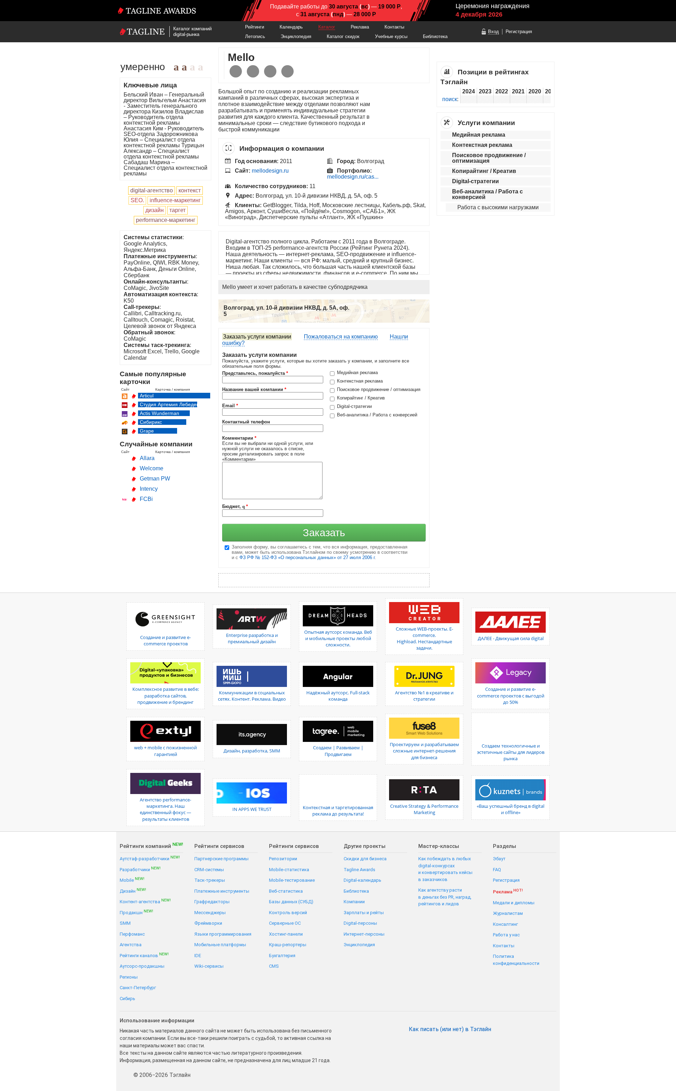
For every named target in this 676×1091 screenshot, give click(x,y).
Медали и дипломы (513, 902)
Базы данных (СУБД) (291, 901)
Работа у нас (506, 934)
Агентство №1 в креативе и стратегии (424, 695)
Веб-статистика (286, 891)
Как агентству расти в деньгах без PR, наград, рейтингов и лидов (444, 896)
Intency (149, 489)
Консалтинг (505, 924)
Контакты (394, 27)
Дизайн (133, 891)
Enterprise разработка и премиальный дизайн (252, 638)
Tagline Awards (359, 869)
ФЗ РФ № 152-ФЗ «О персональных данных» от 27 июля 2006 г (307, 557)
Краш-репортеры (287, 944)
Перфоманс (132, 934)
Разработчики (140, 869)
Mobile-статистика (289, 869)
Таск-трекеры (209, 880)
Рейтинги (254, 27)
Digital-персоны (360, 923)
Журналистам (508, 913)
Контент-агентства (145, 901)
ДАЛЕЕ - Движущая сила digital (511, 638)
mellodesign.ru (270, 171)
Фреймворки (208, 923)
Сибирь (127, 998)
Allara (147, 458)
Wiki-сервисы (209, 966)
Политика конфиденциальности (516, 960)
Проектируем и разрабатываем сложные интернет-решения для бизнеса (424, 750)
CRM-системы (209, 869)
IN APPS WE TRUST (251, 809)
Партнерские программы (221, 858)
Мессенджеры (210, 912)
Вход (493, 31)
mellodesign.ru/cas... (352, 177)
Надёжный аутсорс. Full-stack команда (338, 695)
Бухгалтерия (282, 955)
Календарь (291, 27)
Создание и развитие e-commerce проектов (165, 640)
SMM (125, 923)
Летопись (255, 36)
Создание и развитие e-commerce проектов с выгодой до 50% (510, 695)
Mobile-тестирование (292, 880)
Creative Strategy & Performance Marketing (424, 809)
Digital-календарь (362, 880)
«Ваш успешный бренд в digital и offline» (510, 809)
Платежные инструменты (221, 891)
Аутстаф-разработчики (150, 858)
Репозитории (283, 858)
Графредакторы (212, 901)
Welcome (151, 468)
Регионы (129, 977)
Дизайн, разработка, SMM (252, 751)
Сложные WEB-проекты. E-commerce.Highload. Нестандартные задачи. (424, 638)
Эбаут (499, 858)
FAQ (497, 869)
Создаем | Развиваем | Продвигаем (338, 750)
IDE (197, 955)
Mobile (132, 880)
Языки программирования (222, 934)
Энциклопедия (296, 36)
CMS (274, 966)
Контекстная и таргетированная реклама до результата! (338, 810)
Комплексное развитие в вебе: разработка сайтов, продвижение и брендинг (165, 695)
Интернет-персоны (364, 934)
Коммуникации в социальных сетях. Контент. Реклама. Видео (252, 695)
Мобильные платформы (220, 944)
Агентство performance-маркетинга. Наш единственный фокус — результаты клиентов (165, 809)
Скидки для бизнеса (365, 858)
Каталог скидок (343, 36)
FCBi (146, 499)
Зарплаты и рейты (364, 912)
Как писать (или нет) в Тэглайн (450, 1029)
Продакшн (136, 912)
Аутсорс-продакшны (142, 966)
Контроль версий (288, 912)
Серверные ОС (285, 923)
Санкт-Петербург (138, 987)
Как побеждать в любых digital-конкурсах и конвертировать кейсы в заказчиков (445, 869)
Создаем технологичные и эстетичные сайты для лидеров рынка (510, 752)
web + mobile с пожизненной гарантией (165, 750)
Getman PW (155, 479)
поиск (449, 99)
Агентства (131, 944)
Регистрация (519, 31)
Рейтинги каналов (144, 955)
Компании (354, 901)
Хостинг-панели (286, 934)
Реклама (360, 27)
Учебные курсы (391, 36)
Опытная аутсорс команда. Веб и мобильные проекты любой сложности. (338, 638)
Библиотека (435, 36)
